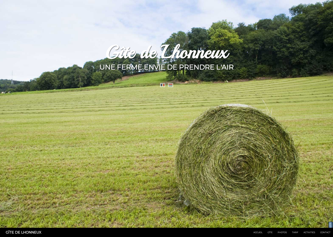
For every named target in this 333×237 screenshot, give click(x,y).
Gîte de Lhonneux (23, 232)
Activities (309, 232)
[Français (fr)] (162, 85)
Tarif (295, 232)
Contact (325, 232)
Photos (282, 232)
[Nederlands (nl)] (170, 85)
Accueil (257, 232)
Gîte (270, 232)
